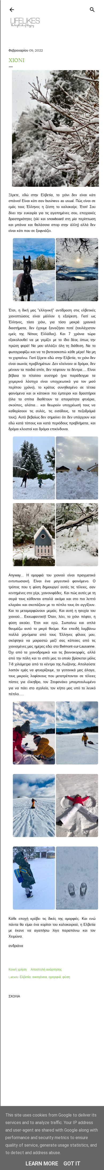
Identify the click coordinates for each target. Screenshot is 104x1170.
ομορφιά (55, 977)
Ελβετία (25, 977)
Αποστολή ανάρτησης (46, 969)
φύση (66, 977)
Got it (72, 1163)
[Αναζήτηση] (92, 8)
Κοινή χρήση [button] (18, 969)
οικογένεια (39, 977)
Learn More (42, 1163)
